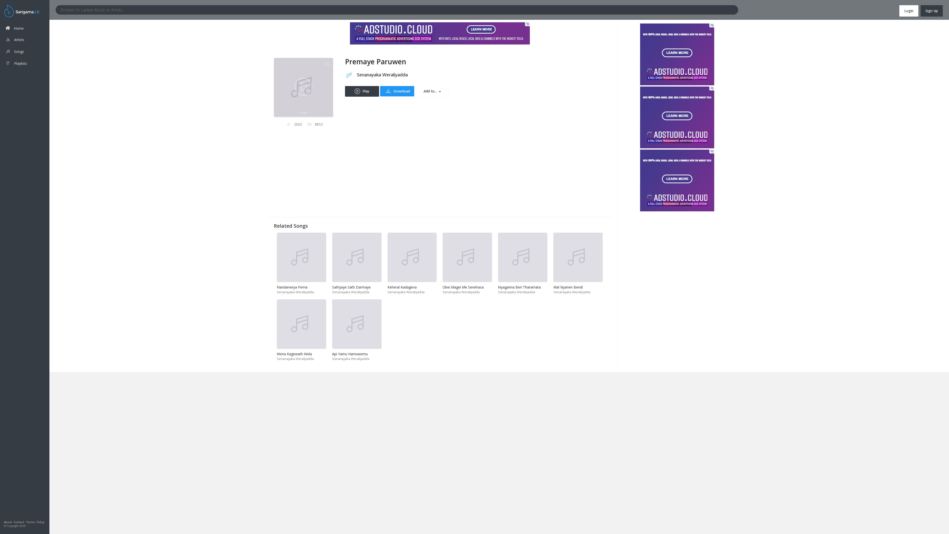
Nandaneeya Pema (292, 287)
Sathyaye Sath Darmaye (351, 287)
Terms (30, 522)
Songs (19, 51)
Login (908, 10)
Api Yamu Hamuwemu (350, 354)
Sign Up (932, 10)
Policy (40, 522)
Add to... (431, 91)
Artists (19, 39)
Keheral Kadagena (402, 287)
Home (19, 28)
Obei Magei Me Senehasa (463, 287)
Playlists (20, 63)
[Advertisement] (422, 176)
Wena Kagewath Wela (294, 354)
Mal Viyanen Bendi (568, 287)
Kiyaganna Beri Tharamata (519, 287)
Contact (19, 522)
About (8, 522)
